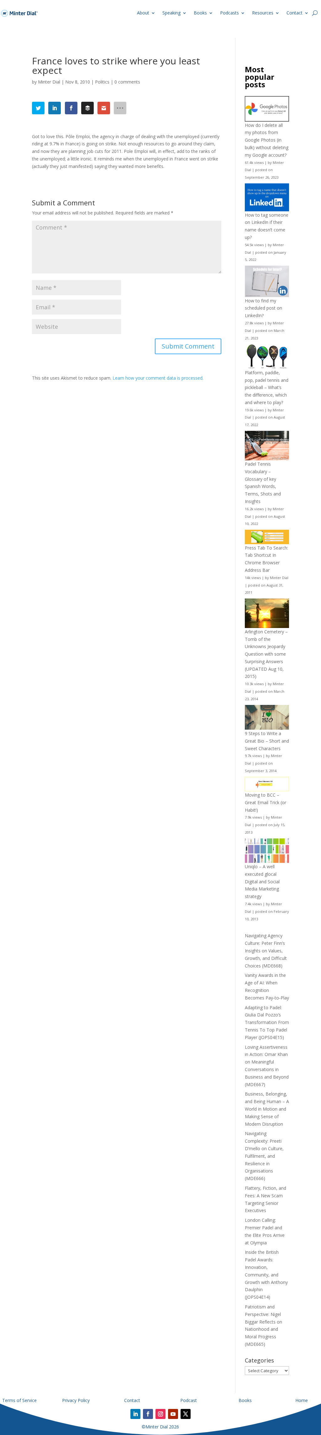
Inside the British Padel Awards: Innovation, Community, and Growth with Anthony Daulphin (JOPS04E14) (266, 1274)
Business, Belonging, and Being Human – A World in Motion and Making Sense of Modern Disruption (267, 1109)
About (143, 13)
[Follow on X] (186, 1414)
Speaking (171, 13)
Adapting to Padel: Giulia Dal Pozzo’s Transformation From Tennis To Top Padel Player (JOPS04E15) (267, 1022)
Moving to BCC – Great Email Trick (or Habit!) (265, 802)
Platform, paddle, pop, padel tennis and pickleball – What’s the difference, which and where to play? (266, 387)
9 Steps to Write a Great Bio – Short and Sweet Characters (267, 740)
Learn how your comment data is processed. (158, 378)
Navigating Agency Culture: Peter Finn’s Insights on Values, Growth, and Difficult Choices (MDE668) (266, 950)
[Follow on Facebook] (148, 1414)
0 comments (127, 82)
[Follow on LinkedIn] (135, 1414)
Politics (102, 82)
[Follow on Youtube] (173, 1414)
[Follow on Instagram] (160, 1414)
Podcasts (229, 13)
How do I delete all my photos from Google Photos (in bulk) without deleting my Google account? (266, 140)
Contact (295, 13)
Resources (262, 13)
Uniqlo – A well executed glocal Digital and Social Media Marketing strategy (262, 881)
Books (200, 13)
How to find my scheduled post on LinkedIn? (263, 308)
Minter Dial (49, 82)
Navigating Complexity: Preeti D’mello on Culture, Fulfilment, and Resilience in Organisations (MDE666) (264, 1155)
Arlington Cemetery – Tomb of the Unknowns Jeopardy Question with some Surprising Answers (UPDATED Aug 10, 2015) (266, 654)
